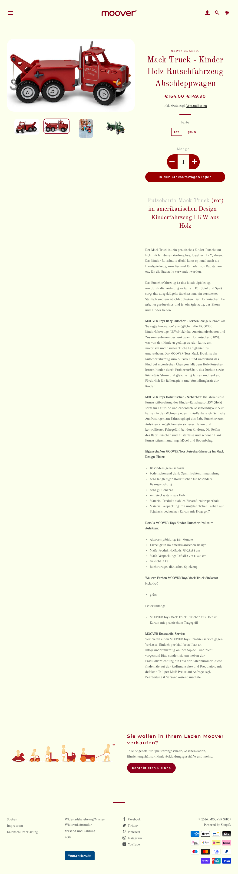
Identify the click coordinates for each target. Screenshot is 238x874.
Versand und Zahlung (80, 831)
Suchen (12, 819)
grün (192, 132)
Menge (183, 149)
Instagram (134, 838)
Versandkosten (196, 105)
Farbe (185, 122)
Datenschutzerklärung (22, 832)
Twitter (132, 825)
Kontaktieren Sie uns (151, 768)
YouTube (133, 844)
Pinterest (133, 832)
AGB (68, 837)
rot (176, 132)
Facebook (134, 819)
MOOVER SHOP (220, 819)
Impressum (15, 825)
